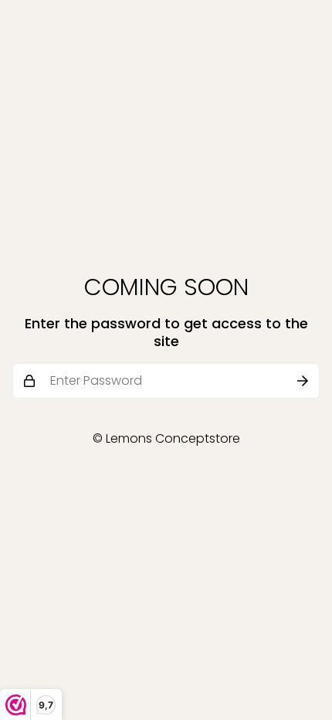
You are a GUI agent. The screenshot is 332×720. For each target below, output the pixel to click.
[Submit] (303, 381)
